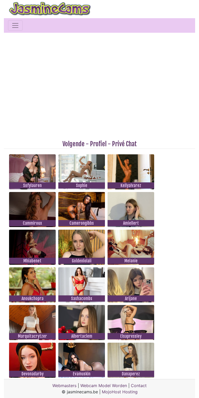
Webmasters (64, 385)
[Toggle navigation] (15, 25)
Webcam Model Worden (103, 385)
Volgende (73, 144)
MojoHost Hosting (120, 391)
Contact (139, 385)
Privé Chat (124, 144)
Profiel (98, 144)
